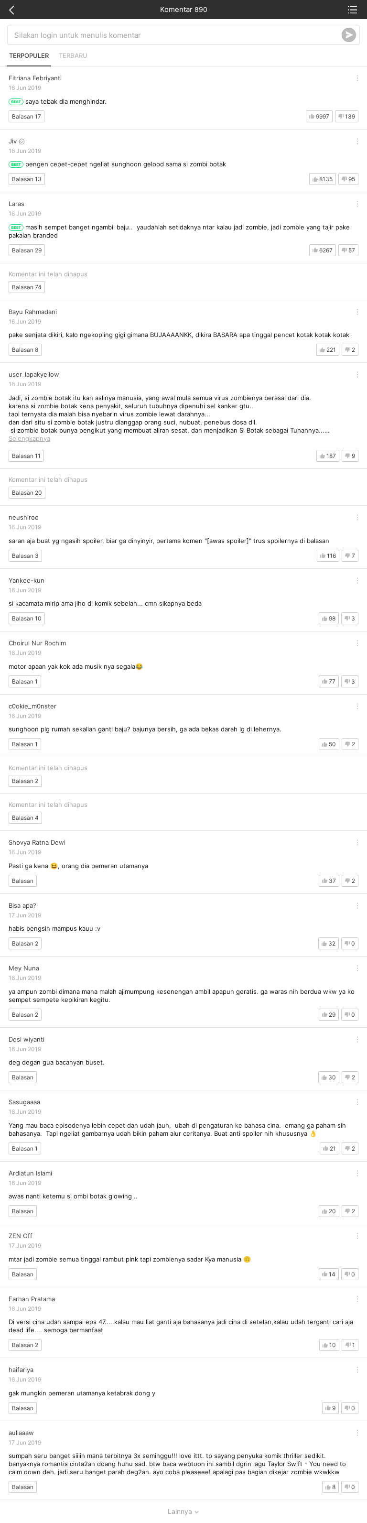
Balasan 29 (27, 250)
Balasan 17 (26, 116)
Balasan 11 (26, 455)
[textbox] (178, 35)
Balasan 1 (25, 681)
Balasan (22, 880)
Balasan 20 (27, 492)
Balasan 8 (25, 349)
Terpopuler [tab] (29, 55)
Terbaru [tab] (73, 55)
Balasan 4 (25, 817)
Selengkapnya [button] (29, 438)
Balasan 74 (27, 287)
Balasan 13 (27, 179)
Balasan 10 (27, 618)
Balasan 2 (25, 780)
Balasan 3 (25, 555)
